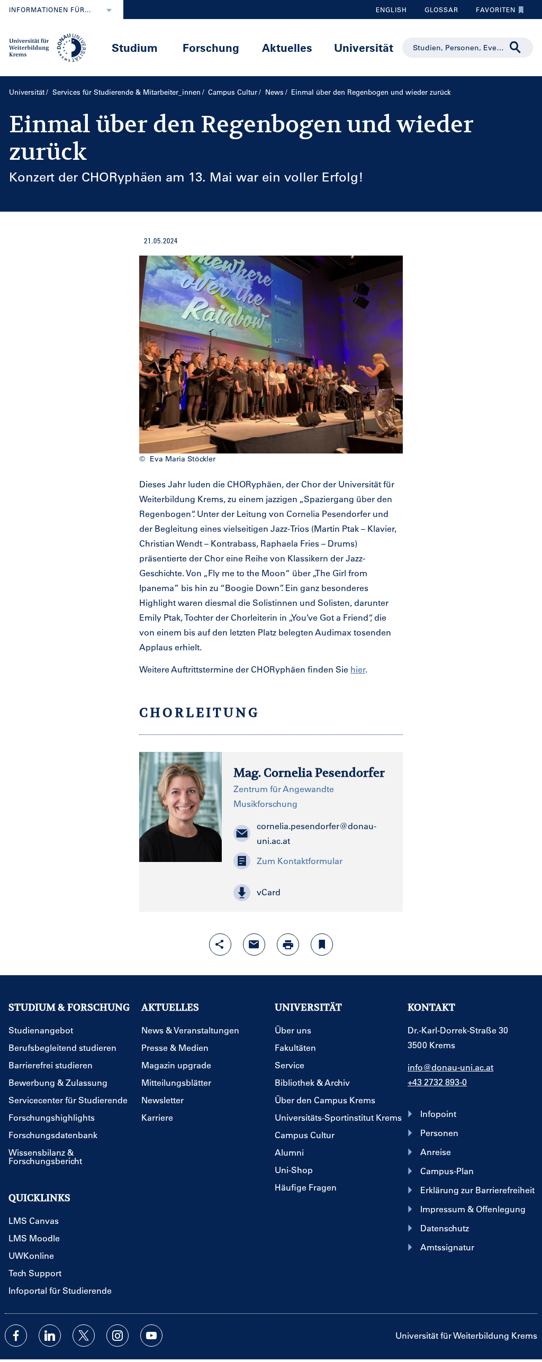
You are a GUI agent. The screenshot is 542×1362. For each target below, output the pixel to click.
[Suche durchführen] (515, 47)
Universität (363, 47)
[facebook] (16, 1335)
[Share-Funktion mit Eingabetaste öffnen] (220, 944)
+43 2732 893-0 (437, 1081)
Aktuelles (287, 47)
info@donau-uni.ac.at (450, 1067)
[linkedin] (50, 1335)
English (391, 9)
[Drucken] (288, 944)
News (274, 91)
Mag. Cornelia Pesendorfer (309, 772)
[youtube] (151, 1335)
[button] (312, 892)
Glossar (437, 12)
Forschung (211, 47)
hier (357, 669)
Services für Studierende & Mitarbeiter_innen (126, 91)
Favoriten (492, 12)
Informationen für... (50, 9)
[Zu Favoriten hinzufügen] (322, 944)
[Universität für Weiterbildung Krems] (51, 46)
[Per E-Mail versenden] (254, 944)
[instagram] (117, 1335)
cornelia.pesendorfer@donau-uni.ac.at (316, 833)
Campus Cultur (232, 91)
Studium (135, 47)
